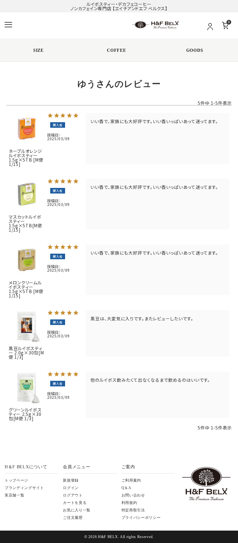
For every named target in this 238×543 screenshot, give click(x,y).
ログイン (71, 488)
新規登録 (71, 480)
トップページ (16, 480)
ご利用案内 (131, 480)
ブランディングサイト (24, 488)
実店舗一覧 (14, 495)
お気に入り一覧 (76, 510)
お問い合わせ (133, 495)
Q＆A (126, 488)
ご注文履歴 (73, 517)
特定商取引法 (133, 510)
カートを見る (74, 503)
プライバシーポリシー (141, 517)
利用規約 (129, 503)
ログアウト (73, 495)
